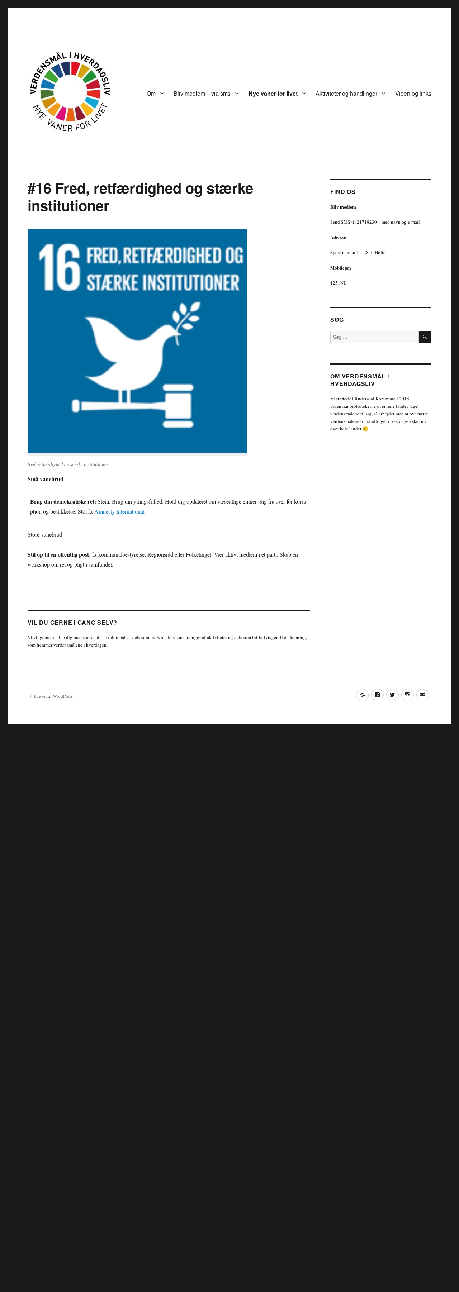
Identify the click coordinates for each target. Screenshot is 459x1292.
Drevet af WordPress (53, 696)
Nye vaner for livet (273, 93)
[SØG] (425, 337)
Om (151, 93)
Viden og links (413, 93)
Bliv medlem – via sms (202, 93)
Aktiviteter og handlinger (346, 93)
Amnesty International (119, 511)
